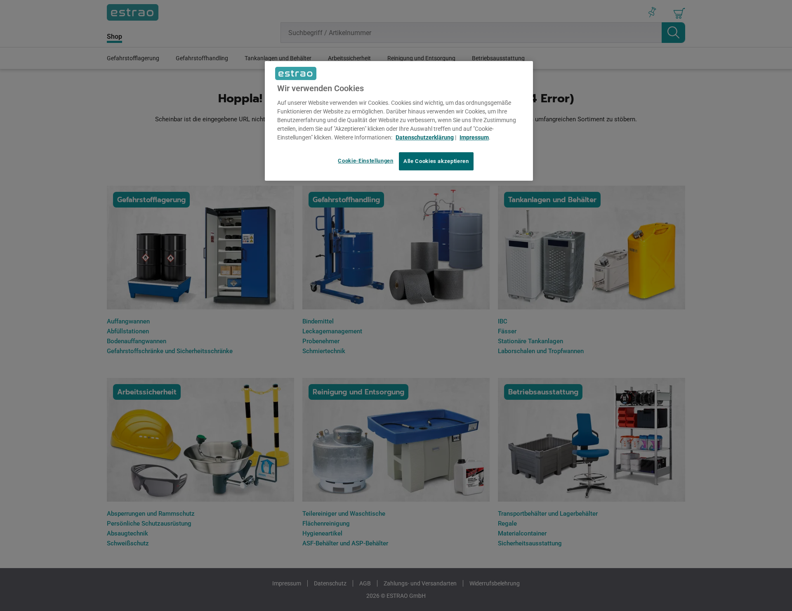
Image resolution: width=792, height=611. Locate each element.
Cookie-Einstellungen (365, 161)
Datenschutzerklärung (425, 137)
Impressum (474, 137)
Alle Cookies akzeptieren (436, 161)
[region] (399, 121)
